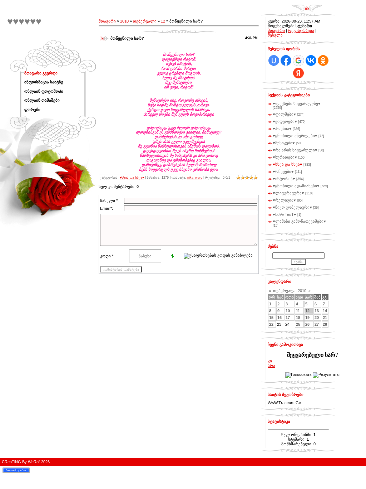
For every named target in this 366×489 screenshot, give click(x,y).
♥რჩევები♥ (283, 171)
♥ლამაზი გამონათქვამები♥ (299, 221)
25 (298, 324)
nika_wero (194, 177)
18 (298, 317)
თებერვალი (145, 21)
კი (270, 361)
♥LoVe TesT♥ (284, 214)
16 (279, 317)
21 (325, 317)
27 (317, 324)
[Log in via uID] (273, 60)
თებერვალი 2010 (289, 291)
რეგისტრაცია (301, 30)
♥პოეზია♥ (282, 128)
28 (325, 324)
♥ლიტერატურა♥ (288, 193)
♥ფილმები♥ (284, 114)
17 (288, 317)
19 (307, 317)
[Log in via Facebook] (286, 60)
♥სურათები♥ (285, 157)
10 (288, 311)
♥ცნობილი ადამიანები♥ (296, 186)
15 (271, 317)
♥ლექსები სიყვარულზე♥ (297, 103)
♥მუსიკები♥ (284, 143)
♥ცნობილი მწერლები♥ (295, 136)
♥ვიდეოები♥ (285, 121)
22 (271, 324)
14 (325, 311)
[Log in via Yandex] (298, 73)
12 (163, 21)
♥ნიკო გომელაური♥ (292, 207)
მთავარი (107, 21)
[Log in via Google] (298, 60)
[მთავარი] (307, 6)
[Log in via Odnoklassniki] (323, 60)
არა (271, 365)
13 (317, 311)
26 (307, 324)
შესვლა (275, 35)
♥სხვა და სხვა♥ (132, 177)
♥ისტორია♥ (284, 178)
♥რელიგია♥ (284, 200)
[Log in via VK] (311, 60)
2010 (124, 21)
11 (298, 311)
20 (317, 317)
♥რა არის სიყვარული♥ (295, 150)
